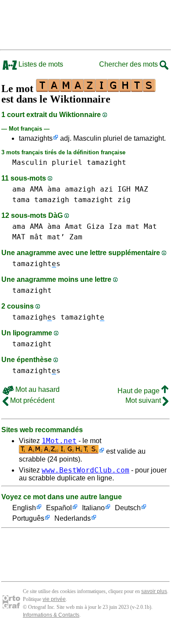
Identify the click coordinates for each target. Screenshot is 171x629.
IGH (124, 189)
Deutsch (128, 508)
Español (59, 508)
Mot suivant (144, 400)
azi (106, 189)
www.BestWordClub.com (85, 470)
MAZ (141, 189)
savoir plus (154, 591)
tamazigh (51, 199)
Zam (75, 237)
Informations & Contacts (51, 615)
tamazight (106, 162)
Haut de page (139, 390)
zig (124, 199)
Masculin (29, 162)
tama (21, 199)
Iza (115, 226)
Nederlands (72, 518)
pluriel (67, 162)
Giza (95, 226)
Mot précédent (31, 400)
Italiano (93, 508)
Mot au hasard (37, 389)
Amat (73, 226)
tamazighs (34, 317)
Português (28, 518)
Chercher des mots (129, 64)
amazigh (80, 189)
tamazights (36, 138)
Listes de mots (40, 64)
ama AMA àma (36, 189)
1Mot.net (59, 441)
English (24, 508)
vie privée (54, 599)
